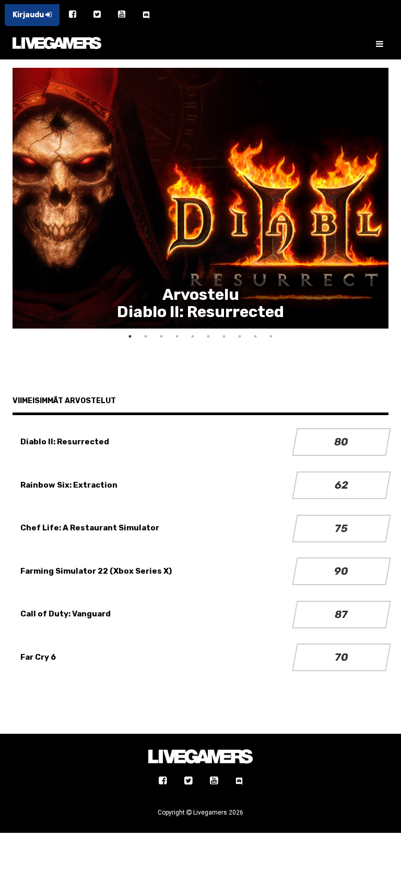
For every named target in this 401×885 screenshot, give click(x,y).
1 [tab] (130, 336)
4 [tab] (177, 336)
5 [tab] (192, 336)
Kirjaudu (29, 14)
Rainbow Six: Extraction (68, 485)
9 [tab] (255, 336)
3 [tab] (161, 336)
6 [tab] (208, 336)
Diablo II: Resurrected (64, 441)
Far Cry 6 (38, 657)
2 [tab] (145, 336)
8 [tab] (239, 336)
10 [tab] (271, 336)
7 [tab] (224, 336)
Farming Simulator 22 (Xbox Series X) (96, 571)
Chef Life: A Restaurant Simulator (89, 527)
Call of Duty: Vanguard (65, 614)
